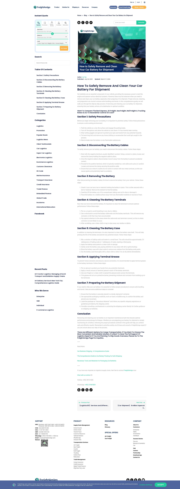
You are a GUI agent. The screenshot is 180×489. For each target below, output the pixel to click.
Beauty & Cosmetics (139, 443)
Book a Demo (139, 7)
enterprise (136, 429)
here (78, 485)
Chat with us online (83, 375)
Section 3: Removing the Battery (49, 87)
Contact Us (136, 457)
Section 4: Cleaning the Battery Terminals (48, 92)
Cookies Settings (145, 485)
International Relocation (46, 207)
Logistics (40, 126)
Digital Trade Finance (80, 466)
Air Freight (77, 445)
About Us (136, 425)
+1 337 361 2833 (43, 430)
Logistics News (42, 139)
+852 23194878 (59, 426)
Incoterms (40, 202)
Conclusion (41, 113)
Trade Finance (42, 189)
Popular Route (42, 135)
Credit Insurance (43, 184)
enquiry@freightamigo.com (47, 438)
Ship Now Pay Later (79, 468)
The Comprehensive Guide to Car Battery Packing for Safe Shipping (99, 356)
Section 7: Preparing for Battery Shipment (49, 108)
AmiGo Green (77, 430)
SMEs (134, 431)
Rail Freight (77, 451)
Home (79, 15)
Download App (137, 455)
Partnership (136, 453)
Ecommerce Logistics (45, 162)
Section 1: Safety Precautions (48, 75)
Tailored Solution (78, 435)
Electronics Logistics (44, 157)
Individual (40, 305)
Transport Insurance (44, 180)
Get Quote (64, 48)
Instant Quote (78, 428)
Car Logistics (42, 148)
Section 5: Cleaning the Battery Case (51, 98)
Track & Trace (77, 432)
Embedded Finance (44, 193)
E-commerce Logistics (45, 310)
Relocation (113, 7)
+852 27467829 (90, 385)
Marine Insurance (43, 175)
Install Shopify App (124, 7)
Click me (55, 436)
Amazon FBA (77, 439)
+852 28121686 (49, 426)
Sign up (132, 2)
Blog (85, 15)
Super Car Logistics (44, 153)
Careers (135, 450)
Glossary (107, 427)
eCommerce (136, 433)
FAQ (134, 448)
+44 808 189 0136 (44, 432)
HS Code (40, 171)
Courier (76, 449)
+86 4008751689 (44, 428)
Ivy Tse (84, 77)
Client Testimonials (44, 144)
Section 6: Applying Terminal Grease (50, 102)
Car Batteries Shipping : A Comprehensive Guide (93, 351)
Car (134, 445)
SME (38, 301)
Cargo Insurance (78, 462)
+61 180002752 (43, 434)
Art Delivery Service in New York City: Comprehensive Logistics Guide (49, 282)
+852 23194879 (59, 424)
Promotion (41, 130)
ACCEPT (160, 485)
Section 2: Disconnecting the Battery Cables (51, 81)
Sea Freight (77, 447)
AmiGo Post (77, 455)
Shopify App (77, 437)
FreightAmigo (128, 370)
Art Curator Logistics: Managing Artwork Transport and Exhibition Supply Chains (50, 275)
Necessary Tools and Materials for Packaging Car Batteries (96, 361)
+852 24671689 (49, 424)
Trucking (76, 453)
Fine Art (135, 441)
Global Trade (42, 198)
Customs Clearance (44, 166)
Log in (138, 2)
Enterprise (40, 296)
